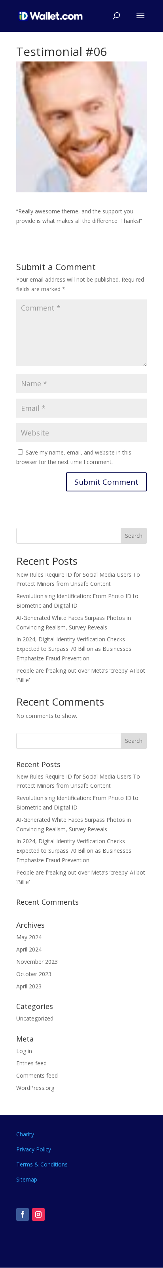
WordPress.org (35, 1088)
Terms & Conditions (42, 1164)
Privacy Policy (33, 1149)
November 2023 (37, 961)
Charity (25, 1134)
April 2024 (29, 949)
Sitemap (26, 1179)
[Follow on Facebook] (22, 1214)
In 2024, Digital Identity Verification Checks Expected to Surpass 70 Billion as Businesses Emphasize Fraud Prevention (73, 648)
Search (133, 535)
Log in (24, 1051)
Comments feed (37, 1075)
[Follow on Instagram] (38, 1214)
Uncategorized (34, 1018)
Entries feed (31, 1063)
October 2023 (33, 974)
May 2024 (29, 937)
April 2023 (29, 986)
